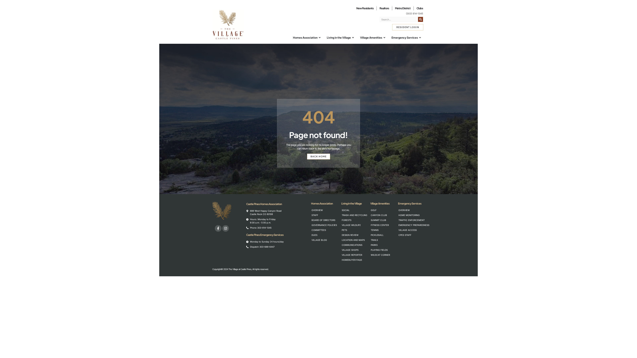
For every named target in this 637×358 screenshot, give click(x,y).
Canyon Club (379, 215)
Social (346, 210)
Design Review (350, 235)
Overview (317, 210)
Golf (374, 210)
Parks (374, 245)
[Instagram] (225, 228)
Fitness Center (380, 225)
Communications (352, 245)
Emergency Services (409, 203)
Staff (315, 215)
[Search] (420, 19)
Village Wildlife (351, 225)
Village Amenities (379, 203)
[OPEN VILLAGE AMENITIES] (384, 37)
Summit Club (378, 220)
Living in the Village (351, 203)
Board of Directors (323, 220)
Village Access (407, 230)
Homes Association (322, 203)
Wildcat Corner (380, 255)
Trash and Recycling (353, 215)
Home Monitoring (409, 215)
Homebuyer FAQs (352, 260)
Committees (319, 230)
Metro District (403, 8)
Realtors (384, 8)
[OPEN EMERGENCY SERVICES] (420, 37)
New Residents (365, 8)
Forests (346, 220)
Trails (374, 240)
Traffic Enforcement (409, 220)
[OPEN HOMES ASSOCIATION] (319, 37)
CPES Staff (404, 235)
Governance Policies (323, 225)
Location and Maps (353, 240)
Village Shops (350, 250)
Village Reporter (352, 255)
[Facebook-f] (218, 228)
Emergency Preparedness (409, 225)
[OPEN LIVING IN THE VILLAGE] (353, 37)
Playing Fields (379, 250)
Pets (344, 230)
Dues (314, 235)
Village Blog (319, 240)
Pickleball (377, 235)
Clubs (420, 8)
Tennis (375, 230)
